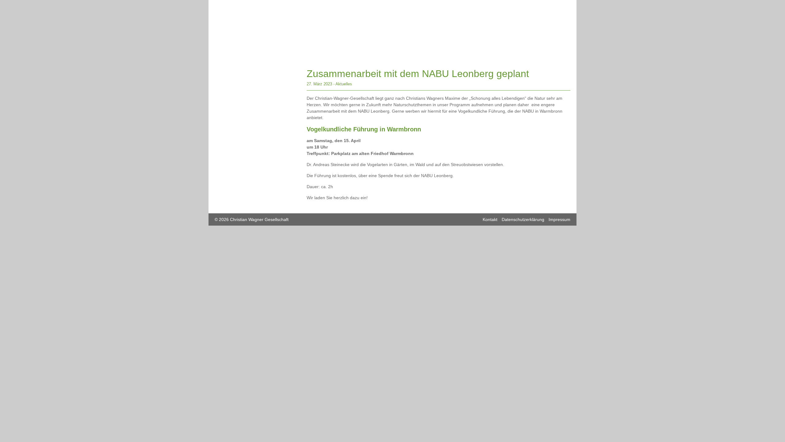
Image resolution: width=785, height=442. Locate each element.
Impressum (559, 219)
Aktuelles (343, 84)
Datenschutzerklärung (523, 219)
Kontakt (490, 219)
